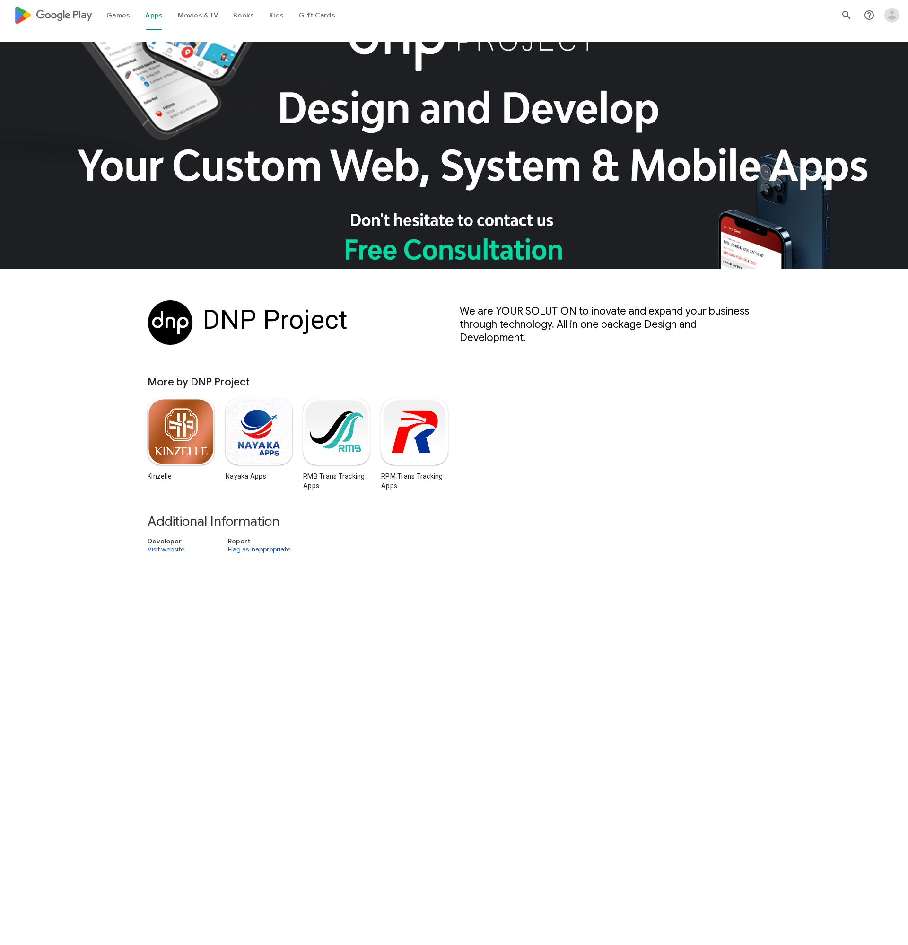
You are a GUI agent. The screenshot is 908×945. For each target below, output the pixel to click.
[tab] (118, 15)
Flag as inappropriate (259, 549)
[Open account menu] (892, 15)
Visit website (166, 549)
